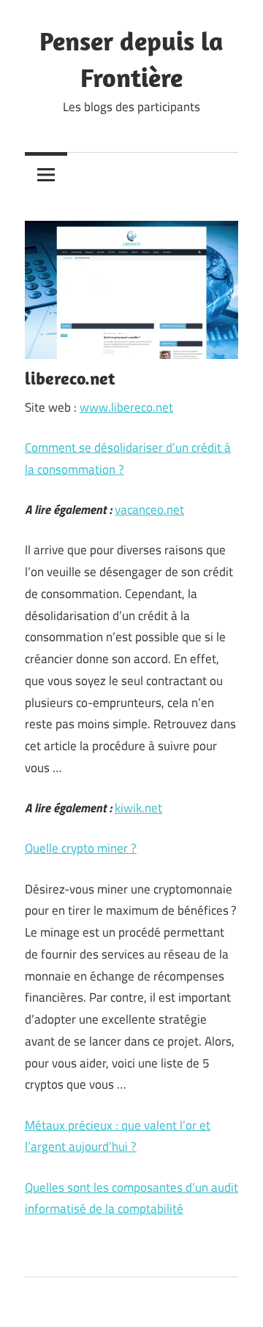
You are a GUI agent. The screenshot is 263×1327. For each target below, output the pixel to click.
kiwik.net (138, 807)
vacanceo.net (149, 509)
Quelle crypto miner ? (81, 848)
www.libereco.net (126, 407)
